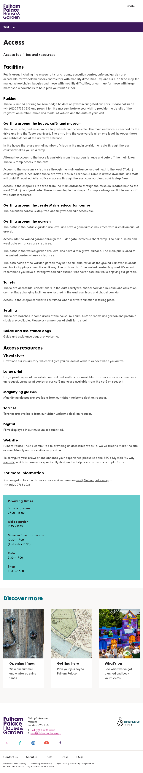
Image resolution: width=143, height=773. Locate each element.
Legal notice (61, 764)
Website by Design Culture (82, 764)
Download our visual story (20, 361)
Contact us (10, 757)
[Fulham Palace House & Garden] (11, 11)
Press (64, 757)
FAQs (79, 757)
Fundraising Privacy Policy (41, 764)
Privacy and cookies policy (14, 764)
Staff (49, 757)
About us (31, 757)
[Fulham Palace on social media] (6, 743)
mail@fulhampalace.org (92, 480)
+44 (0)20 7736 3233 (17, 108)
